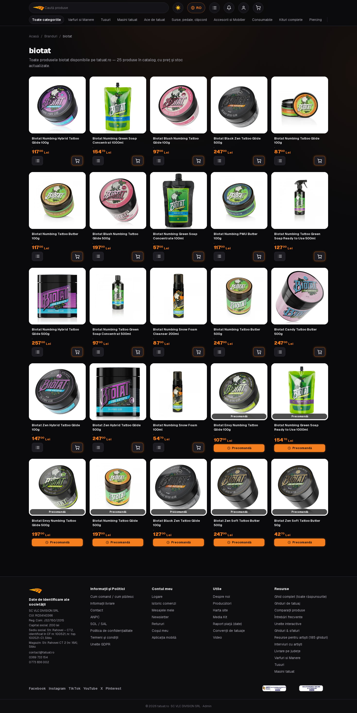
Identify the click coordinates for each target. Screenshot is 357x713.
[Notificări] (229, 7)
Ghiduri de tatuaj (287, 603)
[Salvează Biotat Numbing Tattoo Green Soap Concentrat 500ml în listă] (98, 351)
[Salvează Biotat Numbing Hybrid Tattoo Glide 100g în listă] (37, 160)
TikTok (74, 688)
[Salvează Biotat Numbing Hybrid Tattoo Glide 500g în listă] (37, 351)
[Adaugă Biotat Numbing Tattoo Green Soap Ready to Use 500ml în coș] (319, 256)
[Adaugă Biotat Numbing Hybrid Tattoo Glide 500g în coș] (77, 351)
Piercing (315, 19)
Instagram (57, 688)
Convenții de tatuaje (229, 630)
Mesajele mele (163, 610)
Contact (96, 610)
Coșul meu (160, 630)
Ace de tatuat (154, 19)
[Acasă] (38, 7)
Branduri (50, 36)
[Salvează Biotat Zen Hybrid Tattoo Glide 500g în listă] (98, 447)
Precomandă (241, 448)
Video (217, 637)
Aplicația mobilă (164, 637)
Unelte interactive (287, 624)
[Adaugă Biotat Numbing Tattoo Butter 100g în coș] (77, 256)
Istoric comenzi (164, 603)
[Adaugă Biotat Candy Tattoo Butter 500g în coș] (319, 351)
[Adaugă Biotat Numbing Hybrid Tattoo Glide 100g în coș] (77, 160)
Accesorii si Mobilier (229, 19)
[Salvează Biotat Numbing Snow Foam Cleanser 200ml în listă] (158, 351)
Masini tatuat (127, 19)
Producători (222, 603)
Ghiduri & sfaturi (286, 630)
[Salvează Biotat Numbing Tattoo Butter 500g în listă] (219, 351)
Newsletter (160, 617)
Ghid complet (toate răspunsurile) (300, 596)
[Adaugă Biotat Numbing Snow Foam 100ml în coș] (198, 447)
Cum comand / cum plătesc (112, 596)
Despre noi (221, 596)
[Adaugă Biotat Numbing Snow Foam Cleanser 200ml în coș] (198, 351)
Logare (157, 596)
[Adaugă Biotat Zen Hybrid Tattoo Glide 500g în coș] (137, 447)
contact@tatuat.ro (41, 652)
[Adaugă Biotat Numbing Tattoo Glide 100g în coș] (319, 160)
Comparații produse (289, 610)
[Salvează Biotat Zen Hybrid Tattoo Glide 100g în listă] (37, 447)
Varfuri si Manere (81, 19)
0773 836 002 (39, 662)
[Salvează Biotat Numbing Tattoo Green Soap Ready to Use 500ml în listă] (279, 256)
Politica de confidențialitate (111, 630)
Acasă (34, 36)
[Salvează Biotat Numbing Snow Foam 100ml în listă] (158, 447)
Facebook (37, 688)
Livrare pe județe (287, 651)
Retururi (158, 624)
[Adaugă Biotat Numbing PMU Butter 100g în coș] (258, 256)
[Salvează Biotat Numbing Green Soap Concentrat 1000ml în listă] (98, 160)
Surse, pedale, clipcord (189, 19)
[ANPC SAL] (274, 688)
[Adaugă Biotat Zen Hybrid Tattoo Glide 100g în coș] (77, 447)
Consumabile (262, 19)
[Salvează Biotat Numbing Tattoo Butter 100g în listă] (37, 256)
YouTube (91, 688)
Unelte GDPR (100, 644)
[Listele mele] (214, 7)
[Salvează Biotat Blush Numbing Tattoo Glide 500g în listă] (98, 256)
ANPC (95, 617)
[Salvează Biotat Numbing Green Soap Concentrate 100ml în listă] (158, 256)
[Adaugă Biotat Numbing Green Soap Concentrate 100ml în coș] (198, 256)
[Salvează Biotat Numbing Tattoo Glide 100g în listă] (279, 160)
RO (199, 8)
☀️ (178, 7)
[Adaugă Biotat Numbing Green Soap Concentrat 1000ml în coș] (137, 160)
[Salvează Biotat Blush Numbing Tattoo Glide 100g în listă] (158, 160)
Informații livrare (102, 603)
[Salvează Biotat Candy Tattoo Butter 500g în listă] (279, 351)
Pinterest (113, 688)
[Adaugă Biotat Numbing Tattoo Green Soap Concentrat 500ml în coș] (137, 351)
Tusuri (105, 19)
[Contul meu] (243, 7)
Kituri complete (291, 19)
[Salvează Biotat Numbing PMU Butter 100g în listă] (219, 256)
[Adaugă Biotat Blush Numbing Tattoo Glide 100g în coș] (198, 160)
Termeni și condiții (104, 637)
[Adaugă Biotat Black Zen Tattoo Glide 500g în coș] (258, 160)
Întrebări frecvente (288, 617)
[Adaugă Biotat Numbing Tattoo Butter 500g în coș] (258, 351)
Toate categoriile (46, 19)
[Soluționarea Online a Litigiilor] (311, 688)
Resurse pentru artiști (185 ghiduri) (301, 637)
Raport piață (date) (227, 624)
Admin (207, 706)
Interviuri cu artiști (288, 644)
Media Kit (220, 617)
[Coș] (258, 7)
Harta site (220, 610)
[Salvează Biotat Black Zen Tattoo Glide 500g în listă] (219, 160)
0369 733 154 (38, 657)
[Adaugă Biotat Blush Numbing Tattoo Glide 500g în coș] (137, 256)
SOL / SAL (98, 624)
